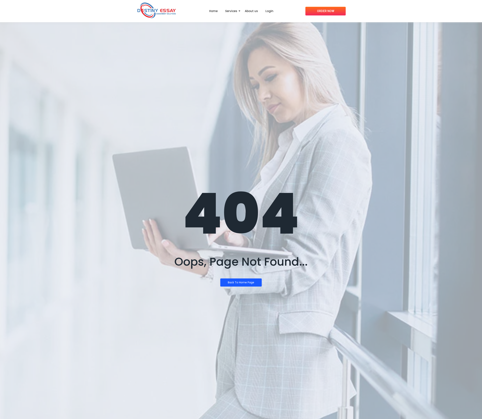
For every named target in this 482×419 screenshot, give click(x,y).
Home (213, 11)
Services (231, 11)
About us (251, 11)
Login (269, 11)
